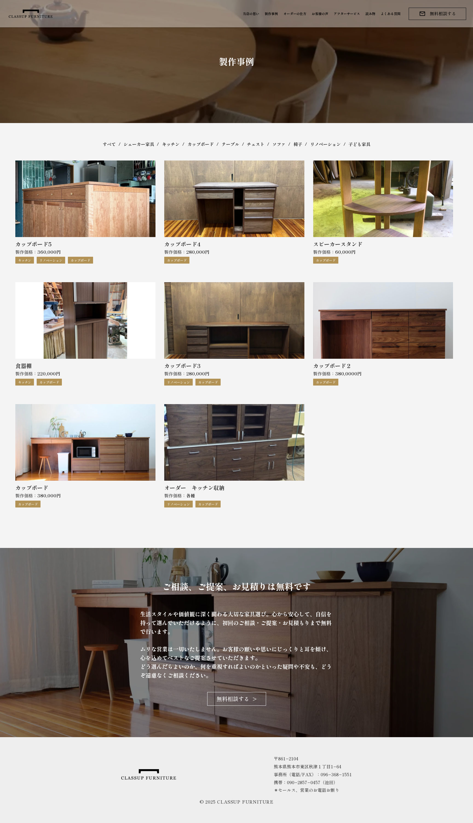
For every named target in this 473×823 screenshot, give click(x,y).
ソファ (278, 144)
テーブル (230, 144)
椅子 (297, 144)
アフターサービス (347, 13)
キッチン (171, 144)
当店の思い (251, 13)
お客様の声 (320, 13)
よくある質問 (390, 13)
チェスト (255, 144)
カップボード (201, 144)
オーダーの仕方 (294, 13)
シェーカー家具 (138, 144)
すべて (109, 144)
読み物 (370, 13)
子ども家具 (359, 144)
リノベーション (325, 144)
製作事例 (271, 13)
